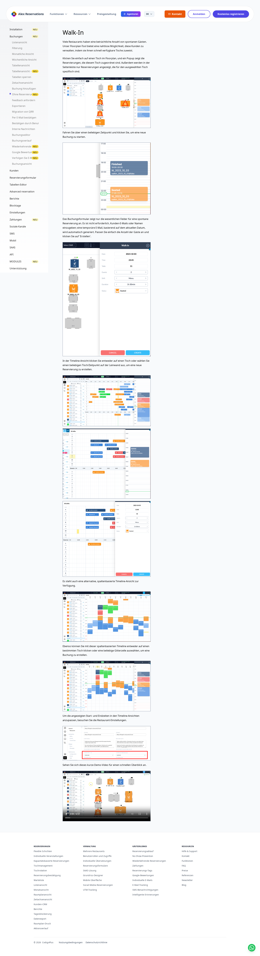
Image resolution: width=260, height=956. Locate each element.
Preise (185, 870)
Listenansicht (19, 42)
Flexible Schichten (43, 851)
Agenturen (132, 14)
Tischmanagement (43, 865)
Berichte (38, 909)
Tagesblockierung (43, 913)
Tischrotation (40, 870)
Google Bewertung (23, 152)
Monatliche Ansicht (23, 54)
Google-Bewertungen (143, 875)
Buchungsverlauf (21, 140)
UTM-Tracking (90, 889)
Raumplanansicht (42, 894)
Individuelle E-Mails (142, 880)
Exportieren (18, 106)
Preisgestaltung (106, 14)
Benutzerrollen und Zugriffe (97, 856)
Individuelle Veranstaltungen (48, 856)
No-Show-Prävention (142, 856)
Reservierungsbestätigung (47, 875)
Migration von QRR (23, 111)
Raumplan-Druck (42, 923)
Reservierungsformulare (95, 865)
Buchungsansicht (22, 163)
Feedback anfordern (23, 100)
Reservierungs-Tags (142, 870)
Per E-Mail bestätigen (24, 117)
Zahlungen (137, 865)
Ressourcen (80, 14)
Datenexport (40, 918)
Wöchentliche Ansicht (24, 59)
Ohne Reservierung (23, 94)
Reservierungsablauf (142, 851)
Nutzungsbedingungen (71, 942)
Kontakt (185, 856)
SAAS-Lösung (89, 870)
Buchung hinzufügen (24, 88)
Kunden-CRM (40, 904)
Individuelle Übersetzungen (97, 860)
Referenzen (187, 875)
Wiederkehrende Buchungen (28, 146)
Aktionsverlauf (41, 928)
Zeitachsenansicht (22, 82)
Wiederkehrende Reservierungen (149, 860)
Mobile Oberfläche (92, 880)
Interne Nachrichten (23, 129)
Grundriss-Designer (93, 875)
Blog (184, 885)
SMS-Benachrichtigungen (145, 889)
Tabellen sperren (21, 77)
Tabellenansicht (21, 65)
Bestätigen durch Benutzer (27, 123)
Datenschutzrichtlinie (96, 942)
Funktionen (57, 14)
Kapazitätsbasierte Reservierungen (51, 860)
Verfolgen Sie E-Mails (24, 158)
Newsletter (187, 880)
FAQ (184, 865)
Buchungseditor (21, 135)
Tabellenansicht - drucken (26, 71)
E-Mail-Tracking (140, 885)
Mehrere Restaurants (94, 851)
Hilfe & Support (189, 851)
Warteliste (39, 880)
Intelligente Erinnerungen (145, 894)
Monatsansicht (41, 889)
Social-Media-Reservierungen (98, 885)
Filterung (17, 48)
